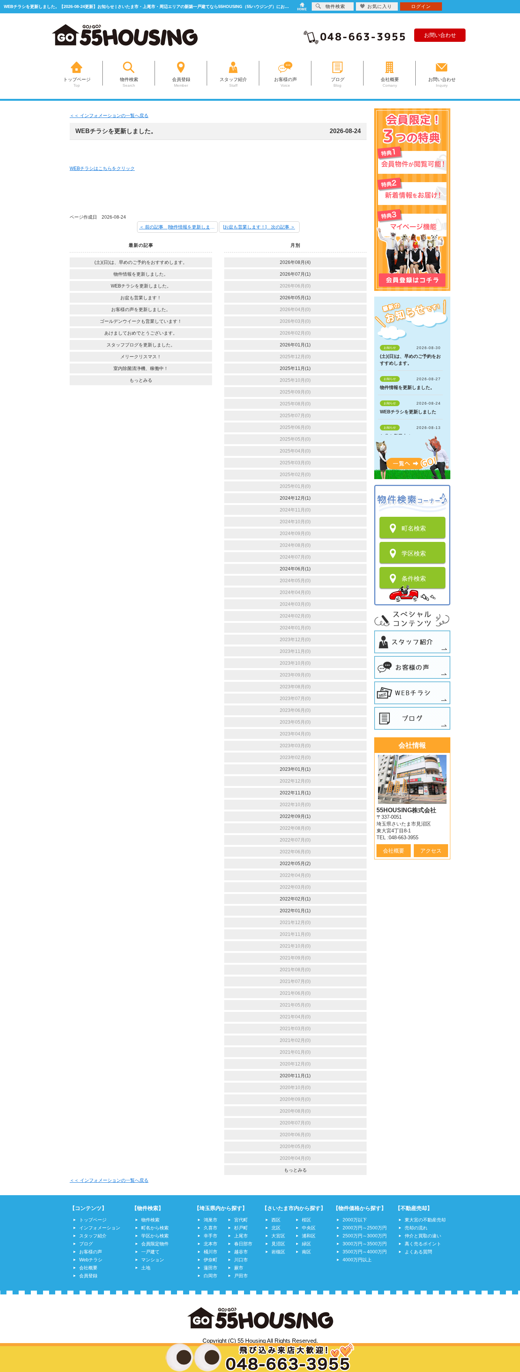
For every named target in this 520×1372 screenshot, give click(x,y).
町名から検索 (155, 1228)
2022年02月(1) (295, 899)
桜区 (306, 1220)
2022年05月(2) (295, 863)
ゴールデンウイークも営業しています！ (141, 321)
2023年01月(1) (295, 769)
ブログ (86, 1244)
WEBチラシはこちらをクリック (102, 168)
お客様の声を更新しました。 (141, 309)
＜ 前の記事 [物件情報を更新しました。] (178, 227)
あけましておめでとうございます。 (140, 333)
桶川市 (210, 1251)
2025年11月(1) (295, 368)
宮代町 (241, 1220)
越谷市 (241, 1251)
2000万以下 (355, 1220)
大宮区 (278, 1236)
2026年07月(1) (295, 274)
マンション (152, 1259)
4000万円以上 (357, 1259)
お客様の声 (90, 1251)
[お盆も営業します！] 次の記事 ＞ (259, 227)
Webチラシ (90, 1259)
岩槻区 (278, 1251)
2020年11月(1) (295, 1075)
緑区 (306, 1244)
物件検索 (150, 1220)
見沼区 (278, 1244)
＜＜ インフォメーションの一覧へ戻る (109, 115)
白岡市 (210, 1275)
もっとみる (140, 380)
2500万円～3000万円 (365, 1236)
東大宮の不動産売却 (425, 1220)
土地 (145, 1267)
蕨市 (238, 1267)
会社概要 (393, 851)
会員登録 (88, 1275)
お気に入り (379, 6)
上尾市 (241, 1236)
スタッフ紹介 (93, 1236)
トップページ (93, 1220)
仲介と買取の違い (423, 1236)
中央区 (309, 1228)
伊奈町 (210, 1259)
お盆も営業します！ (140, 297)
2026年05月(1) (295, 297)
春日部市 (243, 1244)
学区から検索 (155, 1236)
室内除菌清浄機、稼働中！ (140, 368)
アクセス (431, 851)
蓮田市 (210, 1267)
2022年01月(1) (295, 910)
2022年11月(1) (295, 793)
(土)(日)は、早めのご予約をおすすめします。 (140, 262)
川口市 (241, 1259)
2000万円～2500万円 (365, 1228)
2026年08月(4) (295, 262)
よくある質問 (418, 1251)
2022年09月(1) (295, 816)
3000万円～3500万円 (365, 1244)
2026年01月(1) (295, 345)
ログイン (421, 6)
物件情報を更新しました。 (140, 274)
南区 (306, 1251)
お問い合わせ (440, 35)
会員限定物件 (155, 1244)
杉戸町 (241, 1228)
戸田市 (241, 1275)
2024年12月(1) (295, 498)
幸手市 (210, 1236)
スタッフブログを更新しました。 (141, 345)
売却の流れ (416, 1228)
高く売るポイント (423, 1244)
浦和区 (309, 1236)
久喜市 (210, 1228)
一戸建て (150, 1251)
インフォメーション (99, 1228)
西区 (276, 1220)
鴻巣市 (210, 1220)
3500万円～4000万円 (365, 1251)
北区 (276, 1228)
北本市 (210, 1244)
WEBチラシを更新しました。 (141, 286)
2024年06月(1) (295, 569)
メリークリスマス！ (140, 356)
